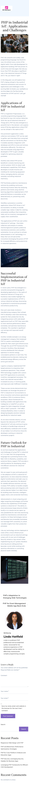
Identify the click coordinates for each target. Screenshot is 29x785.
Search (3, 724)
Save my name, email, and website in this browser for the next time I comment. (14, 708)
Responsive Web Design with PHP (12, 743)
